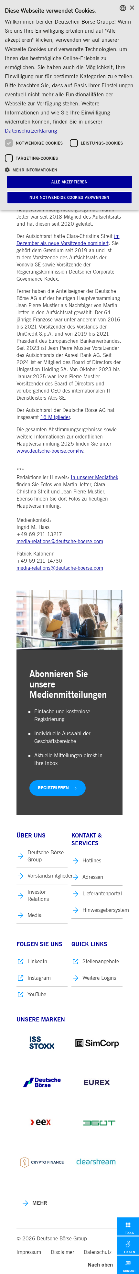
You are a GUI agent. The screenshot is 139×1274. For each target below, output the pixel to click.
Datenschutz (98, 1252)
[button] (69, 169)
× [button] (131, 7)
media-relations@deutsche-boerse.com (59, 541)
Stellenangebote (100, 961)
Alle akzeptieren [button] (69, 182)
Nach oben (100, 1265)
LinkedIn (37, 961)
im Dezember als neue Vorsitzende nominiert (68, 240)
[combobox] (123, 8)
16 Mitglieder (55, 417)
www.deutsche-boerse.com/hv (49, 451)
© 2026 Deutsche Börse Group (51, 1238)
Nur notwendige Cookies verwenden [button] (69, 197)
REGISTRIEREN (53, 788)
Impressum (28, 1252)
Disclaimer (62, 1252)
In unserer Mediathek (94, 477)
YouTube (36, 994)
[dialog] (69, 105)
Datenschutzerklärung (31, 131)
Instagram (39, 978)
